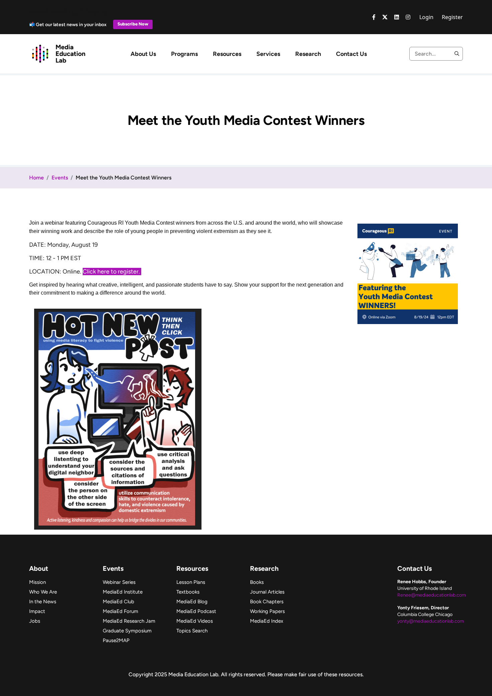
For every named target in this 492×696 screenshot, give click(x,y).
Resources (227, 54)
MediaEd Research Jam (129, 621)
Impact (37, 611)
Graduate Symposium (127, 631)
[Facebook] (374, 17)
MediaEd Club (118, 602)
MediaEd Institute (123, 592)
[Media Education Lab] (58, 53)
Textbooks (187, 592)
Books (257, 582)
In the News (42, 602)
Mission (37, 582)
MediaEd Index (266, 621)
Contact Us (351, 54)
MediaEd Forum (120, 611)
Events (60, 177)
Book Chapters (266, 602)
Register (452, 17)
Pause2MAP (116, 640)
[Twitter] (385, 17)
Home (36, 177)
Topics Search (192, 631)
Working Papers (267, 611)
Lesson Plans (190, 582)
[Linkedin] (396, 17)
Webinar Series (119, 582)
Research (308, 54)
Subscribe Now (132, 23)
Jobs (34, 621)
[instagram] (408, 17)
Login (426, 17)
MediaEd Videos (194, 621)
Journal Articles (267, 592)
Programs (184, 54)
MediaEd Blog (192, 602)
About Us (143, 54)
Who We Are (43, 592)
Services (268, 54)
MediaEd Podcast (196, 611)
